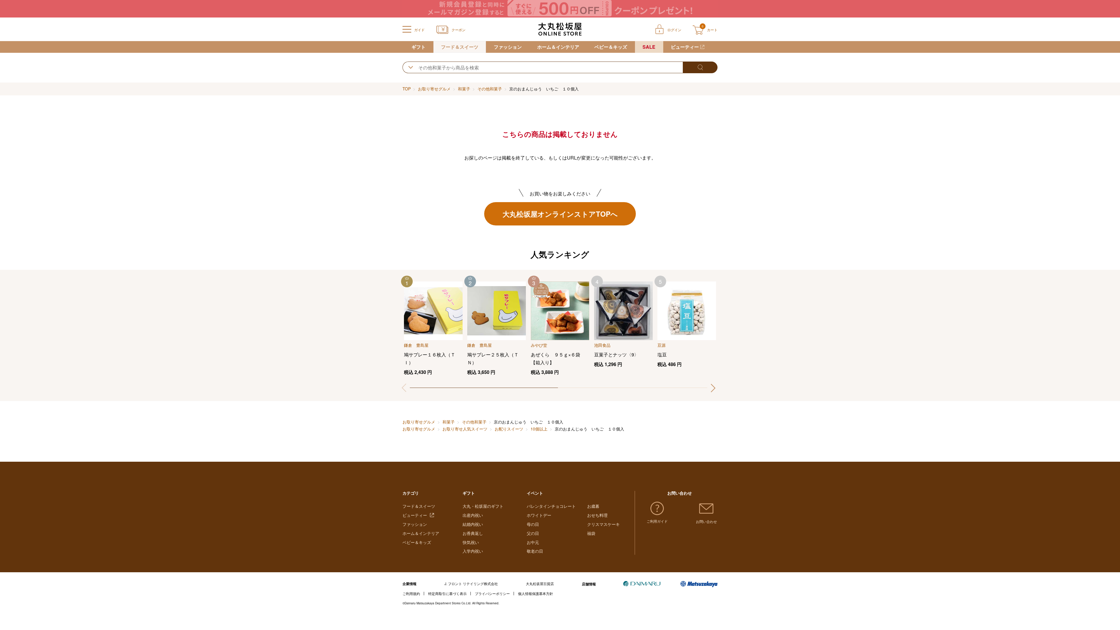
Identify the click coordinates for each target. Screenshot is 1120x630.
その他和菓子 (489, 89)
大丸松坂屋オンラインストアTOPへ (560, 214)
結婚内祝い (473, 524)
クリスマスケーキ (603, 524)
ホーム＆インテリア (558, 46)
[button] (713, 388)
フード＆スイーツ (459, 46)
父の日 (533, 533)
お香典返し (473, 533)
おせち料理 (597, 515)
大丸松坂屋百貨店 (540, 583)
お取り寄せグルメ (434, 89)
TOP (406, 89)
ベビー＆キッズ (610, 46)
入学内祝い (473, 551)
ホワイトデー (539, 515)
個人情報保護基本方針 (535, 593)
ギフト (419, 46)
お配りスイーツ (509, 429)
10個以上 (539, 429)
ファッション (508, 46)
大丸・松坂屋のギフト (483, 506)
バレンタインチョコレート (551, 506)
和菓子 (464, 89)
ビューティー (685, 46)
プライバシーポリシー (492, 593)
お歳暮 (593, 506)
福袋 (591, 533)
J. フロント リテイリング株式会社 (471, 583)
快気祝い (471, 542)
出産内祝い (473, 515)
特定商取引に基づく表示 (447, 593)
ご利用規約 (411, 593)
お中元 (533, 542)
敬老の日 (535, 551)
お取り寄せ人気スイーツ (464, 429)
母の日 (533, 524)
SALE (649, 46)
